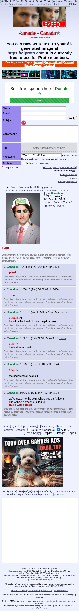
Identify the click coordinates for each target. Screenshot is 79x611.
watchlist (52, 4)
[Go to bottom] (52, 62)
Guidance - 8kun (19, 590)
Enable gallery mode (67, 181)
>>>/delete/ (68, 606)
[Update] (20, 429)
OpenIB (53, 568)
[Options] (74, 4)
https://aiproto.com (26, 53)
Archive (37, 163)
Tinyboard (26, 568)
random (57, 1)
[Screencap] (47, 426)
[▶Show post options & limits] (59, 167)
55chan (68, 1)
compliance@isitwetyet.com (57, 601)
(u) (68, 190)
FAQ (74, 170)
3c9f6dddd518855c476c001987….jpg (44, 190)
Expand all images (68, 174)
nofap (32, 4)
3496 (56, 289)
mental (23, 4)
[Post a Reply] (32, 433)
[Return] (38, 62)
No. (57, 199)
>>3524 (62, 338)
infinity (44, 568)
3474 (56, 266)
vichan (37, 568)
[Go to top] (19, 426)
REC (23, 123)
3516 (55, 338)
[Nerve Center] (33, 65)
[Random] (49, 65)
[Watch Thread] (63, 202)
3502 (56, 312)
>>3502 (48, 203)
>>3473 (13, 318)
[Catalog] (68, 62)
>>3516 (64, 312)
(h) (65, 190)
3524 (56, 364)
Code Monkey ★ (45, 580)
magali (14, 4)
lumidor (4, 4)
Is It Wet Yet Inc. (39, 608)
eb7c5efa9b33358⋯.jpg (32, 187)
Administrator (34, 590)
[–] (45, 193)
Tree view (72, 178)
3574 (56, 392)
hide (14, 187)
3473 (62, 199)
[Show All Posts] (55, 205)
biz (75, 1)
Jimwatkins (47, 590)
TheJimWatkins (61, 590)
